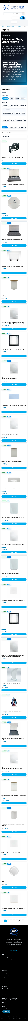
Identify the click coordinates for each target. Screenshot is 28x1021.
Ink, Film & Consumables (8, 967)
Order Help (4, 994)
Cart (3, 990)
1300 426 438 (5, 1004)
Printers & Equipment (7, 961)
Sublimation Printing (7, 959)
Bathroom (19, 120)
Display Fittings (12, 127)
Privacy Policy (4, 1018)
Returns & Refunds (6, 979)
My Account (5, 988)
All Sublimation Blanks (8, 113)
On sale (17, 98)
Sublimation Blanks (9, 26)
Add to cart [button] (14, 163)
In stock (11, 98)
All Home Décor (6, 120)
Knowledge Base (6, 972)
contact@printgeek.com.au (8, 1008)
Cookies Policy (23, 1018)
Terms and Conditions (14, 1018)
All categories (5, 105)
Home (2, 26)
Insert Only (20, 127)
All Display (5, 127)
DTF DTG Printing (14, 105)
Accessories (17, 113)
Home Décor (18, 26)
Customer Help (5, 974)
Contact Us (4, 983)
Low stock (23, 98)
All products (5, 98)
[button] (14, 22)
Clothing (24, 113)
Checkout (4, 992)
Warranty (4, 981)
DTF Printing (5, 957)
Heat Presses (5, 963)
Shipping (4, 977)
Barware (13, 120)
